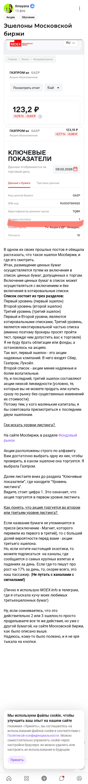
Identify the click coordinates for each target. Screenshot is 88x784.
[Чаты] (61, 778)
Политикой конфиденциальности (33, 735)
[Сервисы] (26, 778)
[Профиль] (79, 778)
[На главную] (9, 778)
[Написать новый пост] (44, 778)
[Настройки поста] (79, 8)
